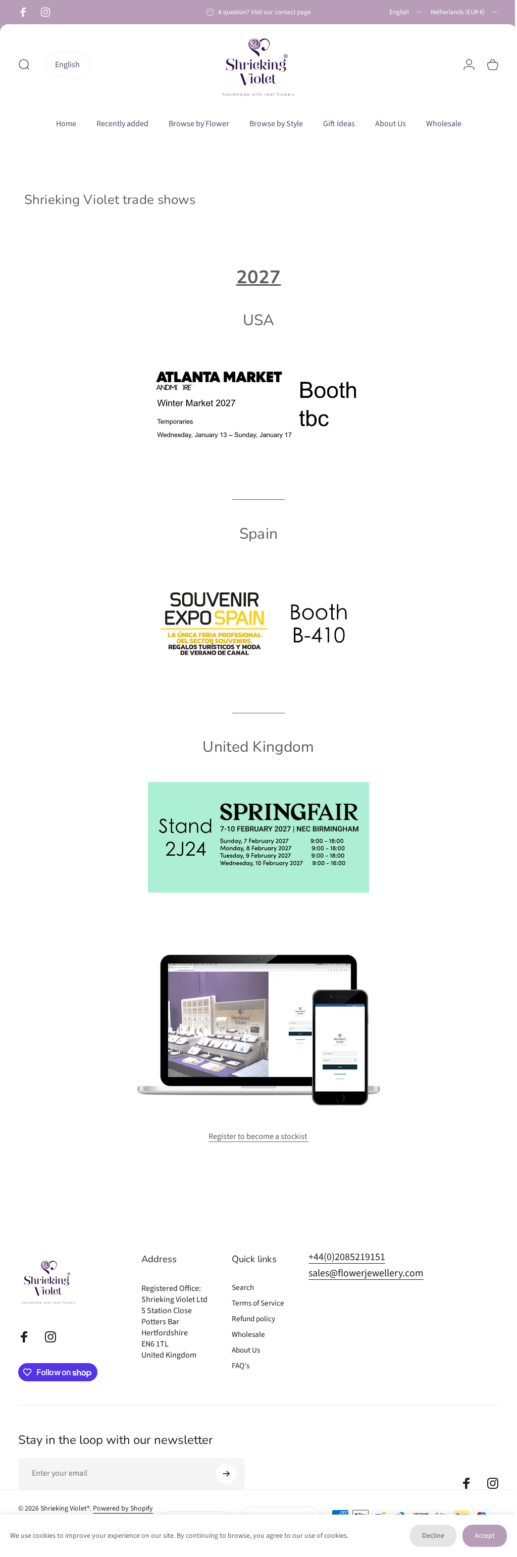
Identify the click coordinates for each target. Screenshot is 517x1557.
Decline (426, 1536)
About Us (246, 1350)
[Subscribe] (226, 1474)
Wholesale (248, 1334)
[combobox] (406, 12)
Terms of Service (258, 1303)
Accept (477, 1536)
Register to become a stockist (255, 1136)
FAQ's (240, 1366)
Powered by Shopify (123, 1508)
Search (243, 1287)
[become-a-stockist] (254, 1030)
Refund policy (253, 1319)
